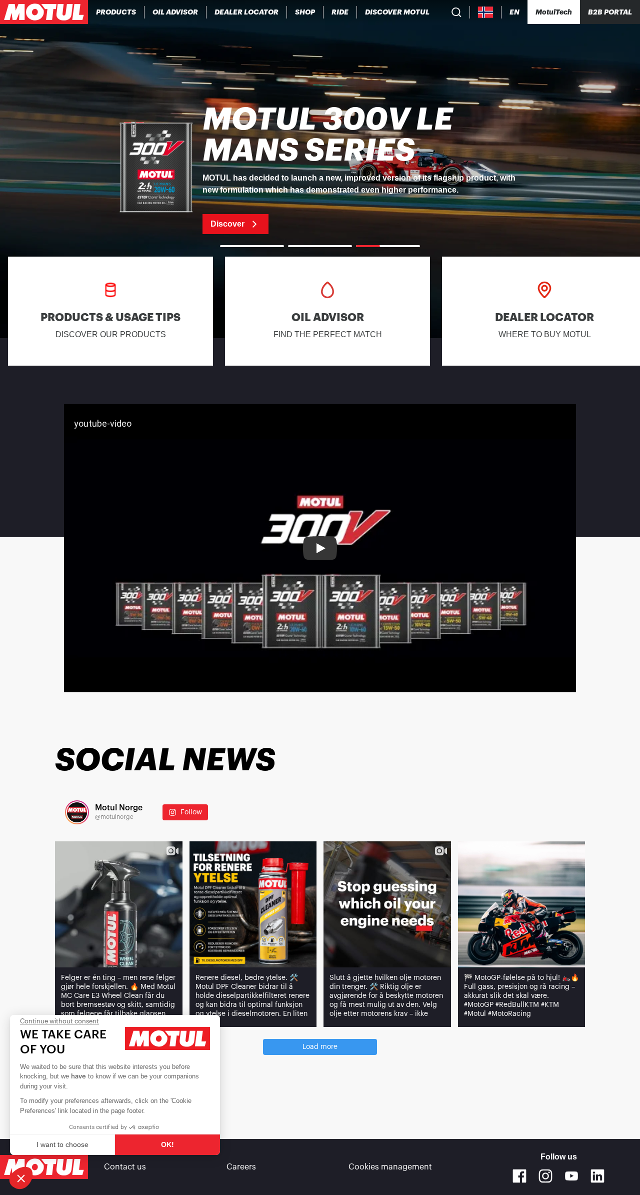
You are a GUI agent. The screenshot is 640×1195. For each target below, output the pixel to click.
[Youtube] (571, 1176)
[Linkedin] (597, 1176)
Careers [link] (241, 1167)
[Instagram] (545, 1176)
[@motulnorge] (77, 812)
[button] (21, 1178)
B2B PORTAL (610, 12)
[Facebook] (519, 1176)
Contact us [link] (125, 1167)
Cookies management (390, 1167)
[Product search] (457, 12)
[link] (305, 12)
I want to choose (62, 1144)
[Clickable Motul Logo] (44, 12)
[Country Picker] (486, 12)
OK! (167, 1144)
